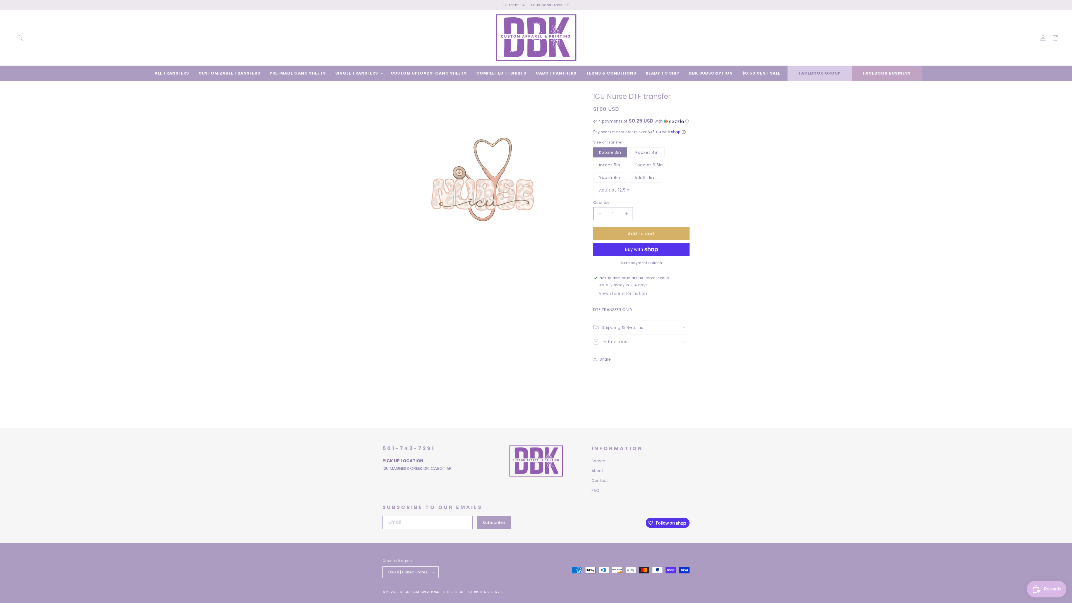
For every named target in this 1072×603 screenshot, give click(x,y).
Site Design (453, 592)
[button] (20, 38)
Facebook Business (887, 73)
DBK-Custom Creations (417, 592)
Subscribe (493, 522)
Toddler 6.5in (649, 165)
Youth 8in (609, 177)
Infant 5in (609, 165)
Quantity (601, 202)
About (597, 470)
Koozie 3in (610, 152)
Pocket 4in (647, 152)
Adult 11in (644, 177)
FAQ (595, 490)
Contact (600, 480)
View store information (623, 293)
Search (598, 461)
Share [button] (605, 359)
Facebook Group (820, 73)
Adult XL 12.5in (614, 190)
